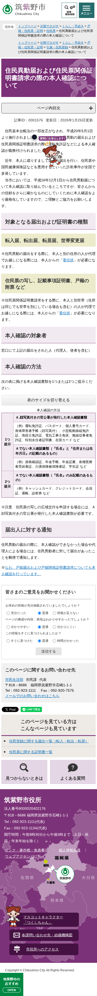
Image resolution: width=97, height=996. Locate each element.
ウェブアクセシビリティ (25, 856)
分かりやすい (20, 627)
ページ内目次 (48, 108)
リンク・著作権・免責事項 (26, 850)
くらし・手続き (73, 26)
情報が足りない (68, 613)
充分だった (18, 613)
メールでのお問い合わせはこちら (32, 696)
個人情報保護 (69, 850)
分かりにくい (66, 627)
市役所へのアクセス (42, 949)
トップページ (27, 26)
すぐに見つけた (22, 641)
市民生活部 (14, 680)
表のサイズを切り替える (48, 400)
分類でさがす (49, 26)
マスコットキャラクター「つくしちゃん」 (43, 919)
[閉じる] (34, 137)
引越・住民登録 (57, 47)
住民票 (51, 31)
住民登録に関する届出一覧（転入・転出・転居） (49, 741)
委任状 (68, 260)
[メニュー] (86, 10)
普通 (45, 613)
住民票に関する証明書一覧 (31, 752)
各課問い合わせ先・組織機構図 (47, 935)
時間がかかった (68, 641)
